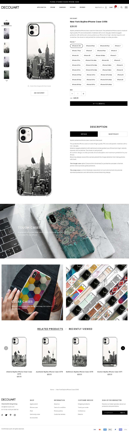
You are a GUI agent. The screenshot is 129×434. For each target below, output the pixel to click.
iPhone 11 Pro (76, 60)
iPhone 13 (120, 65)
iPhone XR (87, 55)
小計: (71, 98)
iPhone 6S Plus (104, 46)
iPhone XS (75, 55)
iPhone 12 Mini (107, 65)
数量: (71, 90)
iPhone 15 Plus (76, 80)
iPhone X (114, 50)
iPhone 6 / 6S (76, 46)
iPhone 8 (89, 50)
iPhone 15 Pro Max (106, 80)
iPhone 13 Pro (76, 70)
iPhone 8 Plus (101, 50)
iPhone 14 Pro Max (106, 75)
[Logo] (17, 7)
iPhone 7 (118, 46)
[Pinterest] (10, 415)
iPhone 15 (120, 75)
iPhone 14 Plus (76, 75)
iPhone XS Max (100, 55)
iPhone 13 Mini (107, 70)
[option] (41, 50)
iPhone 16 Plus (76, 84)
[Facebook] (2, 415)
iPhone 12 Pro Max (91, 65)
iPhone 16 (120, 80)
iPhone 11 (113, 55)
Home (52, 389)
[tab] (50, 329)
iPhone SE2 (105, 60)
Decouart (73, 18)
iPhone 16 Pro (91, 84)
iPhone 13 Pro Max (91, 70)
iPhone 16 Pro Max (106, 84)
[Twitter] (6, 415)
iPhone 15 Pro (91, 80)
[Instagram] (15, 415)
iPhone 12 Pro (76, 65)
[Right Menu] (126, 7)
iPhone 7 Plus (76, 50)
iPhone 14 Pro (91, 75)
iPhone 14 (120, 70)
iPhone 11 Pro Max (91, 60)
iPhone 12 (117, 60)
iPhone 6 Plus (90, 46)
